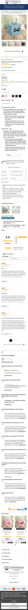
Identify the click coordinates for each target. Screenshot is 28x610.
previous (2, 530)
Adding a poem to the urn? (7, 493)
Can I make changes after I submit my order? (11, 479)
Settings (14, 601)
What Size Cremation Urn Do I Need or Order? (11, 366)
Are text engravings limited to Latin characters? (12, 409)
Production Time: (5, 128)
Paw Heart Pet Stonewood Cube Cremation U (7, 533)
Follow (2, 367)
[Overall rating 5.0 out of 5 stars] (5, 65)
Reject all (14, 604)
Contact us (14, 578)
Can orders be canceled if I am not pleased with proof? (13, 449)
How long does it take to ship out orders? (10, 380)
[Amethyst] (16, 542)
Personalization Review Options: (8, 107)
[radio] (21, 237)
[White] (25, 542)
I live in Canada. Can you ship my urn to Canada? (12, 436)
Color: (4, 89)
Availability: (3, 161)
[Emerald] (21, 542)
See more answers (7, 476)
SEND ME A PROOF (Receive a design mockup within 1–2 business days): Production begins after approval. (15, 118)
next (25, 530)
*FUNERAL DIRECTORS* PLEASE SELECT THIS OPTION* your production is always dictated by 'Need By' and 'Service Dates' (15, 149)
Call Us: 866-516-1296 (14, 576)
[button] (5, 377)
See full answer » (8, 375)
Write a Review (14, 258)
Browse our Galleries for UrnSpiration (12, 51)
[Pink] (23, 542)
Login (2, 59)
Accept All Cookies (14, 607)
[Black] (18, 542)
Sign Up (6, 59)
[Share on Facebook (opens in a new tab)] (6, 334)
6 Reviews (13, 64)
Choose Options (16, 226)
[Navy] (20, 542)
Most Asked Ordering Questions (20, 81)
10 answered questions (6, 67)
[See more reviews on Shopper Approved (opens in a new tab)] (11, 334)
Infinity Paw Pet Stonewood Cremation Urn (21, 533)
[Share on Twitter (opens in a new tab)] (9, 334)
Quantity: (9, 155)
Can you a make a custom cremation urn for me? (12, 422)
